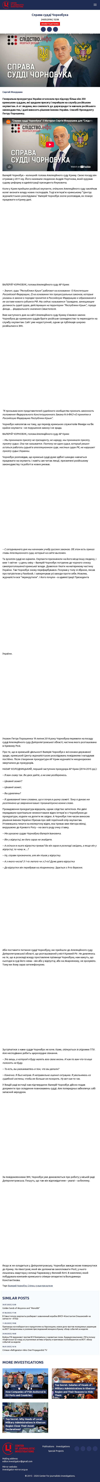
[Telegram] (55, 29)
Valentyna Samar (15, 1385)
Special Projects (56, 1451)
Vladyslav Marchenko (35, 1385)
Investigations (50, 24)
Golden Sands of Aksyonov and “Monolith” (21, 1308)
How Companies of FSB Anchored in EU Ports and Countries (25, 1393)
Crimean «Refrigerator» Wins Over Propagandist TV (24, 1350)
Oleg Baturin (65, 1379)
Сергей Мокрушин (12, 92)
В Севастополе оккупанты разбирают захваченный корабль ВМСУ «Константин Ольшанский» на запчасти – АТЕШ (46, 1317)
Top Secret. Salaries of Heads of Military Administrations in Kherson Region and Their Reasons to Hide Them (75, 1390)
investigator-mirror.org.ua (15, 1469)
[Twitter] (49, 29)
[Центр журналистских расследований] (14, 5)
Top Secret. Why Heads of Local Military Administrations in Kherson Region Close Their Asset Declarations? (25, 1424)
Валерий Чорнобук (17, 1285)
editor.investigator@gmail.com (17, 1461)
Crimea (31, 1285)
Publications (48, 1446)
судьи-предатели (44, 1285)
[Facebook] (43, 29)
